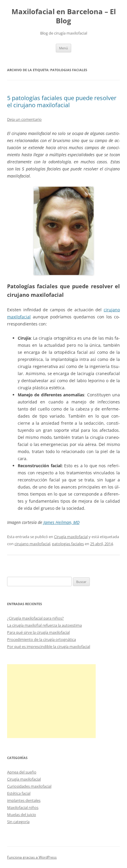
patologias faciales (68, 543)
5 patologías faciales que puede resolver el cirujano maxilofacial (61, 101)
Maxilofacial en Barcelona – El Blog (64, 16)
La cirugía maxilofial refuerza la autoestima (44, 625)
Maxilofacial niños (22, 807)
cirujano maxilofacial (32, 543)
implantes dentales (23, 800)
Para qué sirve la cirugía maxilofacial (38, 632)
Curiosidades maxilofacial (29, 786)
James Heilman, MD (61, 522)
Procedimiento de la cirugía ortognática (41, 639)
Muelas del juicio (21, 814)
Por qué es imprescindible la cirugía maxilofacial (48, 646)
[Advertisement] (51, 701)
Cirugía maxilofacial (71, 536)
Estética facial (18, 793)
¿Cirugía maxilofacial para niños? (35, 618)
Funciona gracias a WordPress (32, 857)
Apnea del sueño (21, 772)
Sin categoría (18, 821)
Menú (63, 48)
